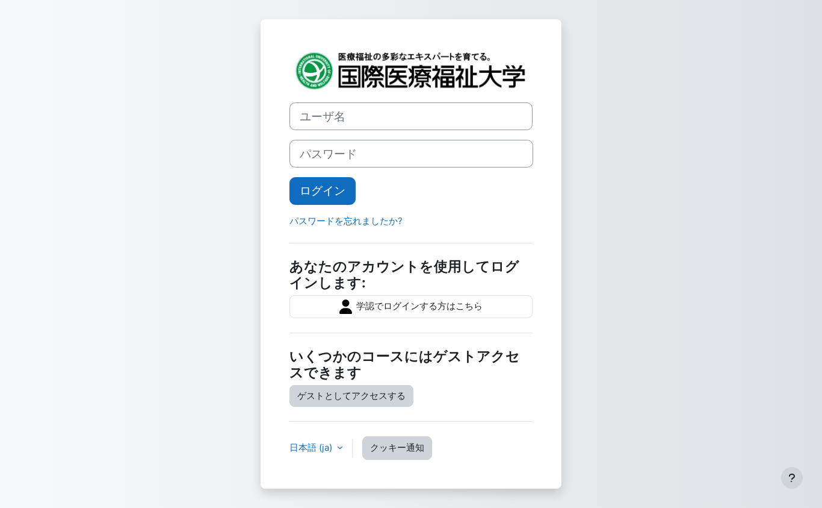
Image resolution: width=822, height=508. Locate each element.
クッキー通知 (397, 447)
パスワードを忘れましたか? (346, 221)
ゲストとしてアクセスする (351, 395)
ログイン (322, 191)
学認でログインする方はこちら (418, 306)
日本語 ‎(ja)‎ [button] (312, 447)
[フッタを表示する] (792, 478)
